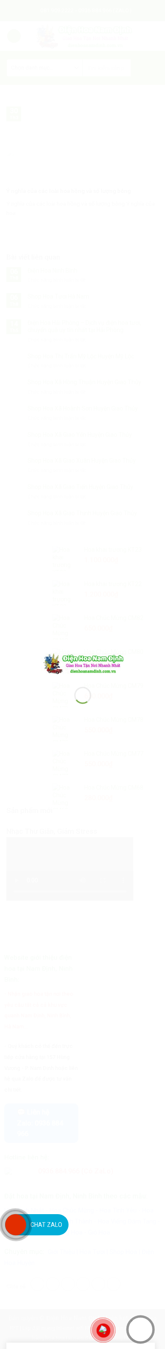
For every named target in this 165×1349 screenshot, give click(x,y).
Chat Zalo (46, 1224)
